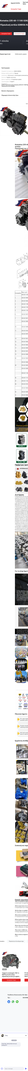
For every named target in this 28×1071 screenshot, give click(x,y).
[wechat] (17, 1001)
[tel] (21, 1001)
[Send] (26, 1068)
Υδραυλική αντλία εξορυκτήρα (16, 941)
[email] (8, 1001)
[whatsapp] (13, 1001)
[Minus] (26, 1035)
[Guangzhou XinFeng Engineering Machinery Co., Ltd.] (4, 5)
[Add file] (2, 1068)
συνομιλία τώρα (6, 33)
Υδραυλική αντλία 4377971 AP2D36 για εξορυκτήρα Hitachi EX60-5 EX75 (10, 974)
